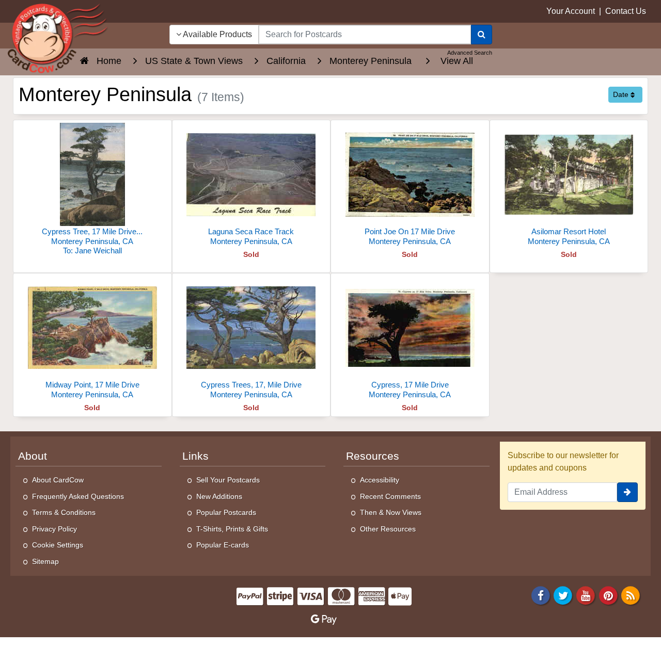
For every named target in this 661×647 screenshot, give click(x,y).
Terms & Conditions (64, 512)
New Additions (219, 496)
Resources (372, 456)
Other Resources (388, 529)
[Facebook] (541, 595)
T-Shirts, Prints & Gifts (232, 529)
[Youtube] (585, 595)
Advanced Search (469, 53)
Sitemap (45, 561)
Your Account (570, 11)
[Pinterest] (608, 595)
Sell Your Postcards (228, 480)
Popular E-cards (222, 545)
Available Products (216, 34)
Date (622, 94)
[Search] (481, 34)
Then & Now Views (390, 512)
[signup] (627, 492)
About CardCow (58, 480)
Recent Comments (390, 496)
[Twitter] (563, 595)
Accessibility (379, 480)
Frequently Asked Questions (78, 496)
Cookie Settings (57, 545)
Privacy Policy (54, 529)
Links (195, 456)
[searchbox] (364, 34)
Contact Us (625, 11)
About (32, 456)
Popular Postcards (226, 512)
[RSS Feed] (630, 595)
